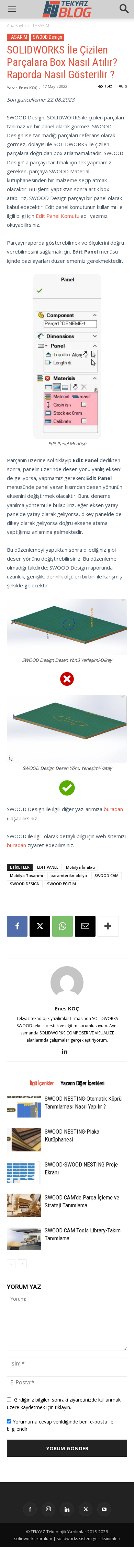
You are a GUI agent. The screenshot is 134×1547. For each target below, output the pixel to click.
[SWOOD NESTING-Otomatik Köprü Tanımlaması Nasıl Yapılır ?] (24, 1106)
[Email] (85, 926)
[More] (108, 926)
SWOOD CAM (106, 875)
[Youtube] (104, 1509)
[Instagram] (48, 1509)
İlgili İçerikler (42, 1083)
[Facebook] (17, 926)
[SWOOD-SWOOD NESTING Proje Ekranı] (24, 1172)
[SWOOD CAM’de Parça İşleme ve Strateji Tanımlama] (24, 1205)
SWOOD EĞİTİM (61, 883)
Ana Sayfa (16, 25)
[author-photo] (67, 999)
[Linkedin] (67, 1051)
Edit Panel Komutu (57, 215)
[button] (124, 9)
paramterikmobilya (69, 875)
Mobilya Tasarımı (26, 875)
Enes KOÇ (28, 87)
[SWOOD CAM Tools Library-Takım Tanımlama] (24, 1238)
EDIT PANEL (47, 867)
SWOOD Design (47, 37)
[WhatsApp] (62, 926)
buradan (113, 809)
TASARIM (40, 25)
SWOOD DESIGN (25, 883)
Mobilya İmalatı (80, 867)
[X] (40, 926)
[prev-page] (11, 1263)
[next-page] (22, 1263)
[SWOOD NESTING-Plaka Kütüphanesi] (24, 1139)
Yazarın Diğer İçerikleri (82, 1083)
